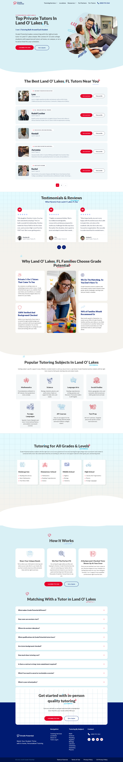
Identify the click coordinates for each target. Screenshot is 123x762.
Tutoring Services (50, 3)
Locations (62, 3)
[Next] (64, 247)
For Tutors (92, 3)
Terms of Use (75, 760)
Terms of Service (62, 760)
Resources (71, 3)
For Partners (82, 3)
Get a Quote (42, 47)
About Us (53, 738)
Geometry (72, 748)
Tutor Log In (54, 740)
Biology (71, 742)
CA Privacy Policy (102, 760)
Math (70, 734)
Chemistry (72, 746)
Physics (71, 750)
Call (24, 47)
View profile (99, 96)
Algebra (71, 740)
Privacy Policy (88, 760)
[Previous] (59, 247)
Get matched (86, 96)
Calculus (72, 744)
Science (71, 736)
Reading (72, 738)
